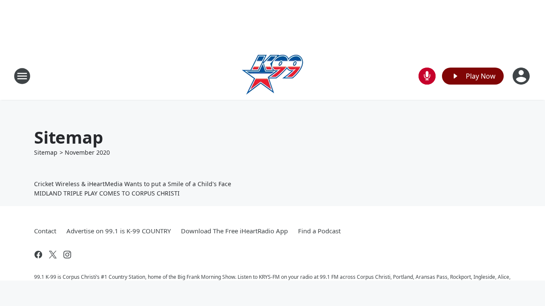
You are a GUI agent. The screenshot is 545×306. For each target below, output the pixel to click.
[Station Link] (272, 76)
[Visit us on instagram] (67, 254)
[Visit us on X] (53, 254)
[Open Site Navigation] (22, 76)
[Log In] (522, 76)
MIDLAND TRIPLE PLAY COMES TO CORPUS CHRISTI (107, 193)
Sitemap (45, 152)
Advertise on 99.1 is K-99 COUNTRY (118, 231)
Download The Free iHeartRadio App (234, 231)
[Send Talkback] (427, 76)
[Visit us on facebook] (38, 254)
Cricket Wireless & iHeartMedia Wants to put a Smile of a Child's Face (132, 184)
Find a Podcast (319, 231)
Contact (45, 231)
